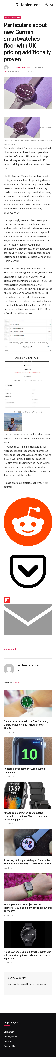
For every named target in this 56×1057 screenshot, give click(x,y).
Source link (10, 649)
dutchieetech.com (21, 67)
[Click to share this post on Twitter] (9, 495)
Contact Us (9, 1046)
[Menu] (5, 4)
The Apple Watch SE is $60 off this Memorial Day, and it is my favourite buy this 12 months (28, 908)
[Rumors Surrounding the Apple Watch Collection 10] (28, 751)
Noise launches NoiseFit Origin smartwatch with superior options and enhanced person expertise (27, 955)
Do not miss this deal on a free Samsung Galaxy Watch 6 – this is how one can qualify (26, 724)
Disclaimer (9, 1032)
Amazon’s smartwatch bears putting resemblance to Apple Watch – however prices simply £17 (25, 816)
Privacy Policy (10, 1036)
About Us (8, 1041)
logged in (24, 984)
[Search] (51, 4)
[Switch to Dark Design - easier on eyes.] (47, 4)
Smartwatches (12, 18)
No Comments (12, 72)
